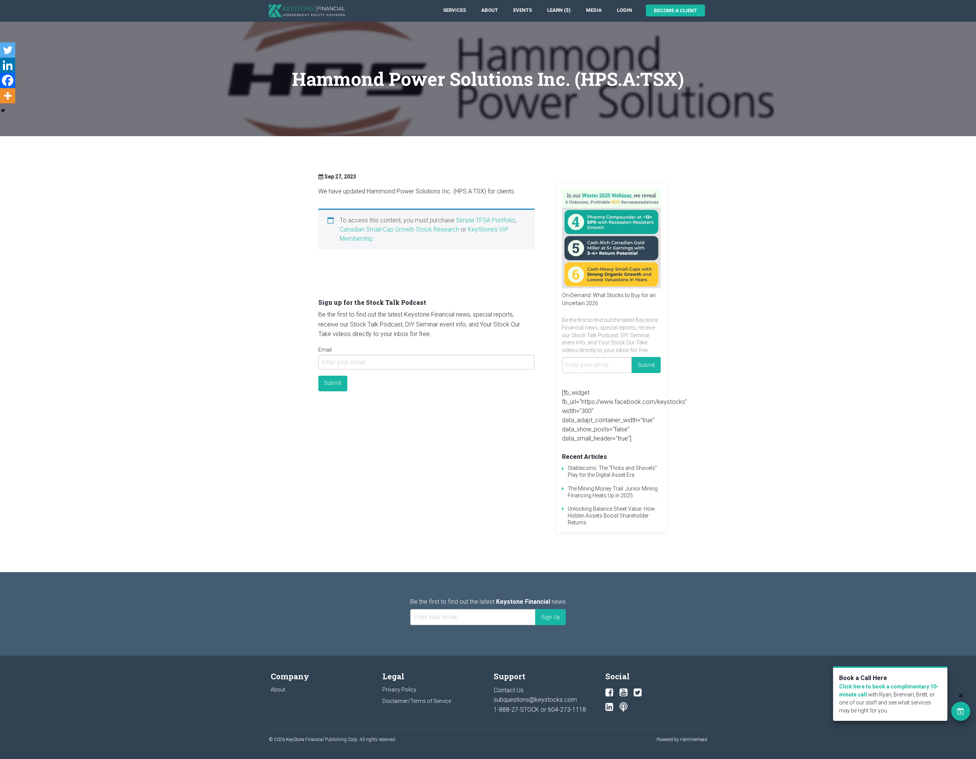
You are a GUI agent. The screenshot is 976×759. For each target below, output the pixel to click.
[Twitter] (7, 50)
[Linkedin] (7, 65)
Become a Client (675, 10)
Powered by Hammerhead (682, 739)
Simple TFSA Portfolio (485, 220)
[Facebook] (7, 80)
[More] (7, 95)
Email (325, 350)
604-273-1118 (567, 709)
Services (454, 10)
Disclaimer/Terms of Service (416, 701)
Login (624, 10)
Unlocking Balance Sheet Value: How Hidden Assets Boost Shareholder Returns (611, 516)
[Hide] (3, 111)
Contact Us (508, 690)
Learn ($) (559, 10)
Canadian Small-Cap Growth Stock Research (399, 229)
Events (522, 10)
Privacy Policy (399, 690)
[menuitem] (454, 10)
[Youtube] (624, 692)
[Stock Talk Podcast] (624, 707)
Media (594, 10)
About (489, 10)
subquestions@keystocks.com (535, 699)
